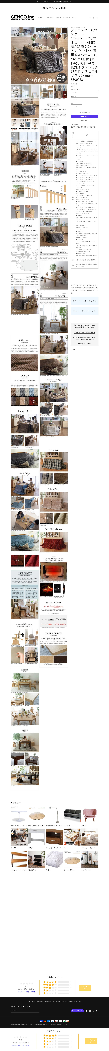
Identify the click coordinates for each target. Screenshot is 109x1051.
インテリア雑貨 (33, 899)
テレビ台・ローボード (53, 848)
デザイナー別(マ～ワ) (53, 826)
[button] (41, 17)
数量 (72, 103)
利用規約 (78, 1001)
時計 (12, 923)
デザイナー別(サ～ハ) (35, 826)
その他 (48, 945)
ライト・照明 (68, 870)
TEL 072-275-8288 (84, 332)
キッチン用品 (85, 923)
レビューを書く (85, 988)
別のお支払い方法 (85, 120)
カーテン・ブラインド (71, 899)
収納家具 (31, 870)
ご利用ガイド (31, 1001)
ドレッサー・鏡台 (87, 848)
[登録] (37, 1011)
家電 (29, 945)
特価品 (67, 929)
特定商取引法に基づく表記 (44, 1001)
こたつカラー (74, 96)
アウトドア (85, 899)
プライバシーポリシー (58, 1001)
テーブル (14, 848)
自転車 (30, 923)
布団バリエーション (76, 89)
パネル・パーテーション (19, 870)
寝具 (47, 870)
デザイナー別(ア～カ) (18, 826)
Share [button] (73, 349)
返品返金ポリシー (70, 1001)
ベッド (66, 848)
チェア (83, 826)
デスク (30, 848)
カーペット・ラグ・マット (54, 900)
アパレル (14, 945)
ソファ (66, 826)
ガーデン (49, 923)
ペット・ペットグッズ (71, 923)
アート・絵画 (15, 899)
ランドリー (85, 870)
